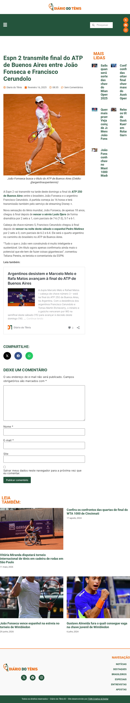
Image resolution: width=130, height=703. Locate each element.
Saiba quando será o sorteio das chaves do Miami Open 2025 (106, 82)
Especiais (121, 679)
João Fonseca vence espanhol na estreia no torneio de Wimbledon (29, 625)
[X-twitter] (125, 19)
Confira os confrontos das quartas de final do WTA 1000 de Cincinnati (97, 511)
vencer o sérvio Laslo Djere (49, 214)
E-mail (8, 440)
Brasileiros (119, 674)
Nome (8, 426)
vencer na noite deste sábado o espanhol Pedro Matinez (50, 229)
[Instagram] (125, 30)
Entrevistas (119, 684)
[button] (5, 25)
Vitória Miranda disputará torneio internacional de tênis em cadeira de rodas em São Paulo (31, 558)
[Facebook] (125, 25)
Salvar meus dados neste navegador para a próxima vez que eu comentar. (42, 472)
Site (5, 453)
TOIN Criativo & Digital (98, 699)
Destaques (120, 669)
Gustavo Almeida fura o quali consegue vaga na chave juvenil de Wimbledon (97, 625)
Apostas (121, 689)
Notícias (121, 664)
